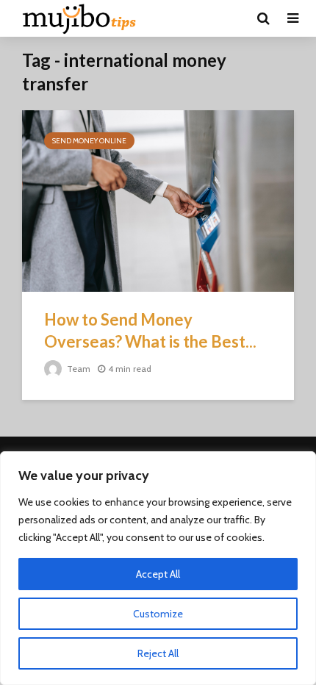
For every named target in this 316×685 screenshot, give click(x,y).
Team (77, 368)
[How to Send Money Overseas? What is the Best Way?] (158, 200)
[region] (158, 568)
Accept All (158, 574)
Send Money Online (89, 141)
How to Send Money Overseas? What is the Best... (150, 330)
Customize (158, 613)
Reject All (158, 653)
